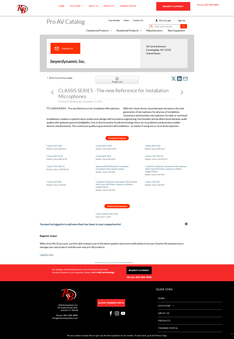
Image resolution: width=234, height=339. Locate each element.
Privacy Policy (113, 263)
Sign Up (181, 20)
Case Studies (114, 20)
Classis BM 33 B (54, 145)
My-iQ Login (165, 20)
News (126, 20)
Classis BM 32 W (55, 156)
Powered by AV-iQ (125, 263)
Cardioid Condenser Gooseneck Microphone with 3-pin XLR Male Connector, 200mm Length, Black (165, 169)
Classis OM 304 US (56, 166)
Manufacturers (154, 30)
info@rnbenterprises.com (65, 318)
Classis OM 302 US (154, 156)
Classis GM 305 (152, 181)
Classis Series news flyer (107, 213)
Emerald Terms (100, 263)
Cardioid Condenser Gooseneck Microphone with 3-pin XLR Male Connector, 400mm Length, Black (116, 184)
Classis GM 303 (54, 181)
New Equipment (176, 30)
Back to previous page (60, 77)
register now (46, 254)
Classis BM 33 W (104, 145)
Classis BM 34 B (103, 156)
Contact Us (138, 20)
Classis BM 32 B (152, 145)
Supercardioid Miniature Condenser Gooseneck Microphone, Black (112, 167)
